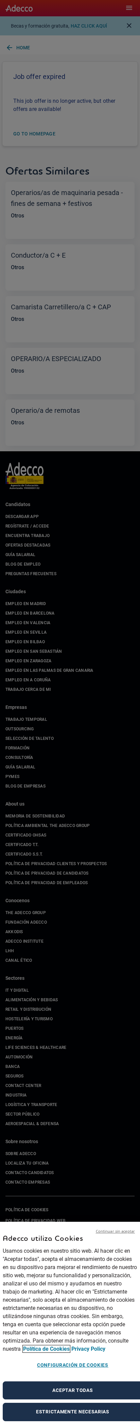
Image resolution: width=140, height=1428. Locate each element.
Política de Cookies (46, 1349)
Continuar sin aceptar (115, 1231)
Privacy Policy (88, 1349)
